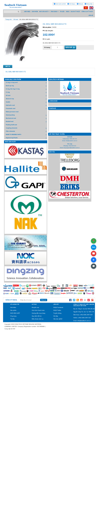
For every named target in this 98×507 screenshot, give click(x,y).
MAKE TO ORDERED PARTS (13, 134)
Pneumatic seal (10, 108)
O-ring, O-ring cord (12, 82)
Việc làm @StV (57, 319)
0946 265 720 (73, 138)
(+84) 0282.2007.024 (86, 314)
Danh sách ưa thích (61, 4)
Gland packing (10, 115)
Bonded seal (9, 121)
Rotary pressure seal (12, 111)
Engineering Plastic (12, 137)
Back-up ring (10, 85)
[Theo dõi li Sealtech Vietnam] (78, 300)
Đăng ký (81, 4)
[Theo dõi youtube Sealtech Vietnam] (81, 300)
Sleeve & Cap (10, 98)
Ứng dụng (13, 316)
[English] (91, 7)
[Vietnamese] (85, 7)
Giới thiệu (13, 307)
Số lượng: (47, 47)
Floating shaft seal (11, 124)
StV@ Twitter (57, 310)
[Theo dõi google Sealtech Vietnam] (92, 300)
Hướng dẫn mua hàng (38, 313)
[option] (22, 59)
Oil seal (8, 95)
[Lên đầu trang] (91, 496)
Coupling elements (11, 128)
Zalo (93, 247)
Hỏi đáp (55, 316)
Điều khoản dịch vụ (37, 319)
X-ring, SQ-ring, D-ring (13, 89)
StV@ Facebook (58, 307)
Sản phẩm (13, 310)
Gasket (8, 102)
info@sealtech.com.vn (71, 140)
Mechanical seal (11, 118)
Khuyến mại (35, 307)
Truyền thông (57, 313)
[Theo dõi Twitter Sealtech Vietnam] (74, 300)
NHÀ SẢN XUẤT (15, 313)
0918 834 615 (72, 145)
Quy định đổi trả (36, 316)
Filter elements (10, 131)
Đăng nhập (89, 4)
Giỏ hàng (72, 4)
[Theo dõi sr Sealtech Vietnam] (88, 300)
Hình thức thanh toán (38, 310)
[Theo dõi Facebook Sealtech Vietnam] (70, 300)
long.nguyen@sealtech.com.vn (71, 147)
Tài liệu (12, 319)
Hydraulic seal (10, 105)
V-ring (8, 92)
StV (14, 329)
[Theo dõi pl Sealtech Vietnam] (85, 300)
